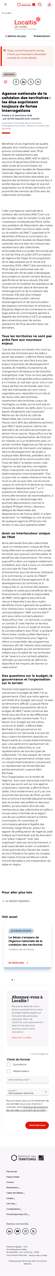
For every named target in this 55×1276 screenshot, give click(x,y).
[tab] (12, 979)
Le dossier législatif (17, 901)
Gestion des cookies (38, 1255)
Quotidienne (19, 1064)
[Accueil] (26, 4)
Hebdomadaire (21, 1071)
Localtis (7, 13)
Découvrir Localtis (21, 1037)
